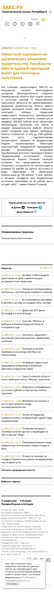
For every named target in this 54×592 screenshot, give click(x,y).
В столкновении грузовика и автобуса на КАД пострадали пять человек (26, 301)
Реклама (25, 500)
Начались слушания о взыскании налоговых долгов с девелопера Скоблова (25, 338)
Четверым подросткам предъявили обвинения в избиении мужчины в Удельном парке (24, 365)
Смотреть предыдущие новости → (27, 470)
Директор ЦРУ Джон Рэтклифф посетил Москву (23, 312)
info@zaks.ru (29, 548)
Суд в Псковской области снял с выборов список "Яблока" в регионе (25, 378)
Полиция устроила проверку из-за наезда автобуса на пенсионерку (22, 352)
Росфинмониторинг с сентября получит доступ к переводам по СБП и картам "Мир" (24, 431)
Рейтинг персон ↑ (27, 481)
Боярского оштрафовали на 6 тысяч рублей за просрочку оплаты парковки (25, 390)
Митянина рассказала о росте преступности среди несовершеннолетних (25, 404)
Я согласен (12, 584)
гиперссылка (31, 520)
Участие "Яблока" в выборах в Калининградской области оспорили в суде (22, 324)
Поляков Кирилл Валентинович (17, 238)
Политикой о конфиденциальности (20, 579)
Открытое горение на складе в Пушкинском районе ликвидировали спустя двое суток (27, 459)
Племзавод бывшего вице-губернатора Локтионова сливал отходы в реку (26, 445)
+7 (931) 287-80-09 (11, 548)
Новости (6, 48)
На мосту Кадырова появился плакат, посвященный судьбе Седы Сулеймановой (26, 418)
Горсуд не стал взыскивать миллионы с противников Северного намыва (26, 290)
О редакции (9, 500)
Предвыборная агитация (17, 504)
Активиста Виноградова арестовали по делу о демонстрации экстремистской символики (25, 278)
